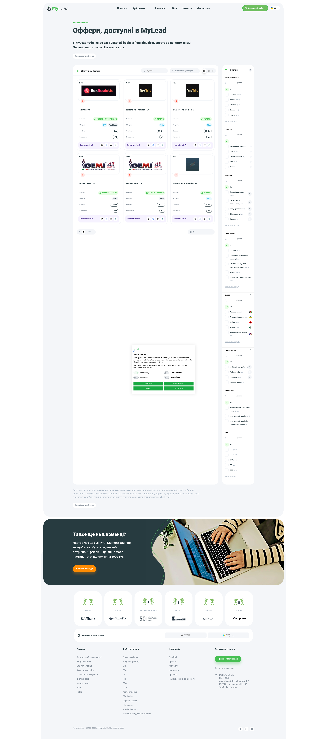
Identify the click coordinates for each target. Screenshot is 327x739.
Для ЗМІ (173, 657)
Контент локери (130, 692)
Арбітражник (81, 23)
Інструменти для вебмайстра (137, 714)
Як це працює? (84, 661)
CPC (125, 683)
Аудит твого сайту (85, 670)
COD (125, 687)
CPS (125, 674)
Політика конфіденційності (182, 679)
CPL (124, 666)
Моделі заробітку (131, 661)
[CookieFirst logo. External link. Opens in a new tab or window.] (134, 351)
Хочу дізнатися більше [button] (84, 56)
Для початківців (84, 666)
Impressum (174, 670)
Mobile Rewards (130, 709)
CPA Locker (128, 696)
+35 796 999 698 (227, 668)
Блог (174, 8)
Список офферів (130, 657)
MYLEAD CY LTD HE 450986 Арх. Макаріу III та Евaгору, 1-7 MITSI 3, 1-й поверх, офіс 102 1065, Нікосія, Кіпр (234, 681)
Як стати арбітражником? (89, 657)
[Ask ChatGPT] (102, 145)
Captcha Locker (130, 700)
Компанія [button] (159, 8)
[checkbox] (136, 372)
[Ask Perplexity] (116, 145)
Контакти (187, 8)
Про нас (172, 661)
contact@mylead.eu (229, 659)
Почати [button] (121, 8)
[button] (275, 8)
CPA (125, 670)
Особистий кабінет (257, 8)
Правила (173, 674)
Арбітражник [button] (140, 8)
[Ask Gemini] (106, 145)
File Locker (128, 705)
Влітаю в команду (84, 568)
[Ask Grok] (111, 145)
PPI (124, 679)
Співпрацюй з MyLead (87, 674)
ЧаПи (79, 692)
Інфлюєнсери (83, 679)
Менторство (203, 8)
